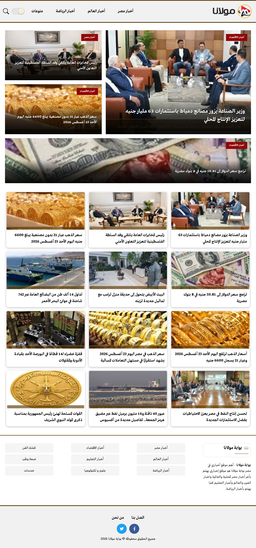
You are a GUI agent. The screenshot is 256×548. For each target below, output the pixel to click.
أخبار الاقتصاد (95, 448)
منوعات (37, 11)
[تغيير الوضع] (18, 11)
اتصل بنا (138, 517)
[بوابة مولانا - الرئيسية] (231, 11)
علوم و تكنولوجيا (95, 471)
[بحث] (6, 11)
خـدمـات (29, 471)
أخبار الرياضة (65, 11)
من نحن (118, 517)
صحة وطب (29, 459)
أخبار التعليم (95, 459)
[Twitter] (122, 529)
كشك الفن (29, 448)
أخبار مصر (125, 11)
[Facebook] (134, 529)
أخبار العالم (96, 11)
